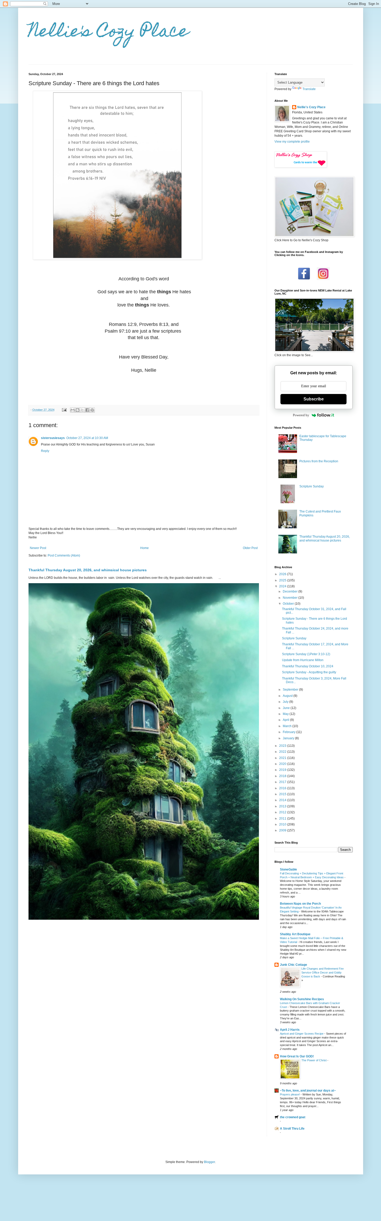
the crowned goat (292, 1117)
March (287, 726)
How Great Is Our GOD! (297, 1056)
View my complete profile (292, 141)
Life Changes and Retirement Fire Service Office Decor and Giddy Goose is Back (322, 972)
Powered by (301, 415)
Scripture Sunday (311, 486)
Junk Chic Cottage (293, 965)
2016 (283, 788)
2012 (283, 812)
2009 (283, 830)
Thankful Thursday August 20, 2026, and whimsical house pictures (88, 570)
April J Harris (290, 1030)
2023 (283, 746)
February (289, 732)
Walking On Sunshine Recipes (302, 999)
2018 (283, 776)
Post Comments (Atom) (64, 555)
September (291, 689)
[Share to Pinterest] (92, 410)
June (287, 708)
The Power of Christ (314, 1060)
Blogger (209, 1162)
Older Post (250, 548)
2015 (283, 794)
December (290, 591)
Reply (45, 451)
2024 (283, 586)
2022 (283, 752)
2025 (283, 580)
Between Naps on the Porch (300, 903)
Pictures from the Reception (318, 461)
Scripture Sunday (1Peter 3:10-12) (306, 654)
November (290, 597)
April (286, 720)
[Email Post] (64, 409)
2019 (283, 770)
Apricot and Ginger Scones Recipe (302, 1033)
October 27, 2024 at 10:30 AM (87, 438)
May (286, 714)
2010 (283, 824)
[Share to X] (82, 410)
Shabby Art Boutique (295, 934)
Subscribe (314, 399)
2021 (283, 758)
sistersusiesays (53, 438)
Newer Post (38, 548)
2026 (283, 574)
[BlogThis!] (77, 410)
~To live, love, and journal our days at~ (308, 1090)
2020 (283, 764)
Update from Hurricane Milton (302, 660)
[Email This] (72, 410)
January (289, 738)
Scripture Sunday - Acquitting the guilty (309, 672)
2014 (283, 800)
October (289, 603)
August (288, 696)
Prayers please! (290, 1094)
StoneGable (288, 869)
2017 (283, 782)
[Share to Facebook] (87, 410)
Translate (309, 89)
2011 (283, 818)
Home (144, 548)
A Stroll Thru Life (292, 1128)
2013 (283, 806)
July (286, 702)
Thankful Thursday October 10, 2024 (307, 666)
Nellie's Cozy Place (109, 32)
